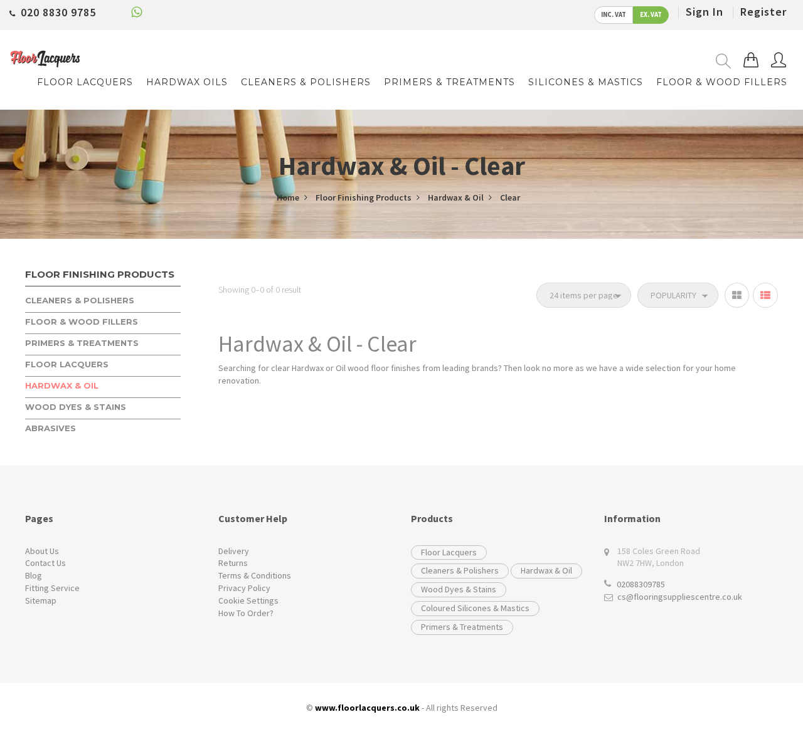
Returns (233, 562)
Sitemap (40, 600)
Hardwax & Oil (546, 570)
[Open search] (723, 61)
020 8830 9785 (58, 12)
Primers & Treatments (462, 626)
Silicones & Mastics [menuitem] (585, 82)
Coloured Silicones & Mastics (475, 608)
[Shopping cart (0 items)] (750, 60)
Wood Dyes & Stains (458, 589)
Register (763, 11)
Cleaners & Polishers (460, 570)
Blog (33, 575)
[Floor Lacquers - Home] (44, 59)
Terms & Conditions (254, 575)
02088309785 (641, 584)
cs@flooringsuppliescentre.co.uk (679, 596)
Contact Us (45, 562)
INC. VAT (613, 15)
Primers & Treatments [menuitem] (449, 82)
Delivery (233, 551)
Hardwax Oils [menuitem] (187, 82)
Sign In (704, 11)
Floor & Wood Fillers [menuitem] (721, 82)
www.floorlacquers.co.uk (367, 707)
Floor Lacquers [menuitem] (85, 82)
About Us (42, 551)
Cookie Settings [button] (248, 600)
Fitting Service (52, 588)
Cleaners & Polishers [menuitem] (306, 82)
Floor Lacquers (449, 552)
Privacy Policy (244, 588)
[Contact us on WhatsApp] (136, 14)
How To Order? (246, 613)
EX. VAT (651, 15)
